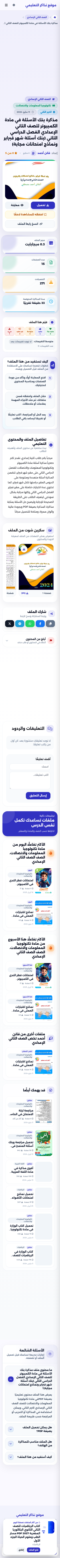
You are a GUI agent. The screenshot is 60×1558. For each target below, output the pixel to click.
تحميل (41, 205)
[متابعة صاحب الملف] (33, 153)
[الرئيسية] (55, 17)
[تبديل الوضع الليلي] (13, 5)
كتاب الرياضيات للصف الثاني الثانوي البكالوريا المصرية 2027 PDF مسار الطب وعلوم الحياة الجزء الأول (25, 1533)
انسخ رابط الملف (28, 224)
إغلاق (21, 1550)
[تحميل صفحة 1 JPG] (24, 549)
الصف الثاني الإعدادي (37, 17)
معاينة (15, 205)
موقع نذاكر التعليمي (40, 5)
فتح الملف (33, 1550)
